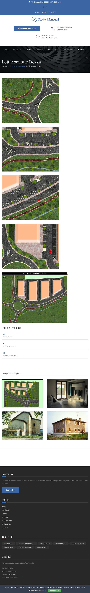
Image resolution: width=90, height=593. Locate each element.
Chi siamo (17, 50)
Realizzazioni (68, 50)
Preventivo (10, 490)
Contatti (53, 12)
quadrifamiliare (78, 543)
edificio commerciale (26, 543)
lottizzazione (45, 543)
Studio (37, 12)
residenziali (8, 547)
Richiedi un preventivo (27, 29)
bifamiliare (8, 543)
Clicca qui (11, 574)
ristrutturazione (25, 547)
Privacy (45, 12)
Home (6, 50)
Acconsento (54, 591)
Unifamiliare (41, 547)
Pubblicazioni (53, 50)
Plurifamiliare (61, 543)
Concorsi (39, 50)
